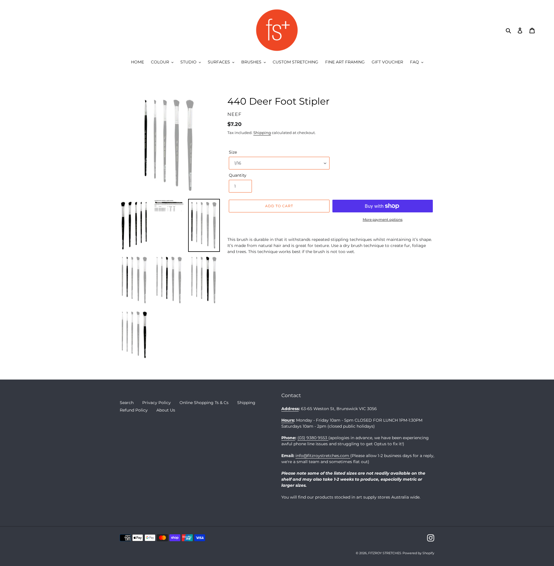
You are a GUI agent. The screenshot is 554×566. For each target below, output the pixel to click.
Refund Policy (134, 410)
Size (233, 152)
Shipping (262, 132)
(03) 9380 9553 (312, 437)
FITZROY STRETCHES (384, 553)
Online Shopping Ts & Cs (204, 402)
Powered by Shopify (418, 553)
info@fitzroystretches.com (322, 455)
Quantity (237, 175)
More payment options (383, 219)
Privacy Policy (156, 402)
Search (127, 402)
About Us (165, 410)
